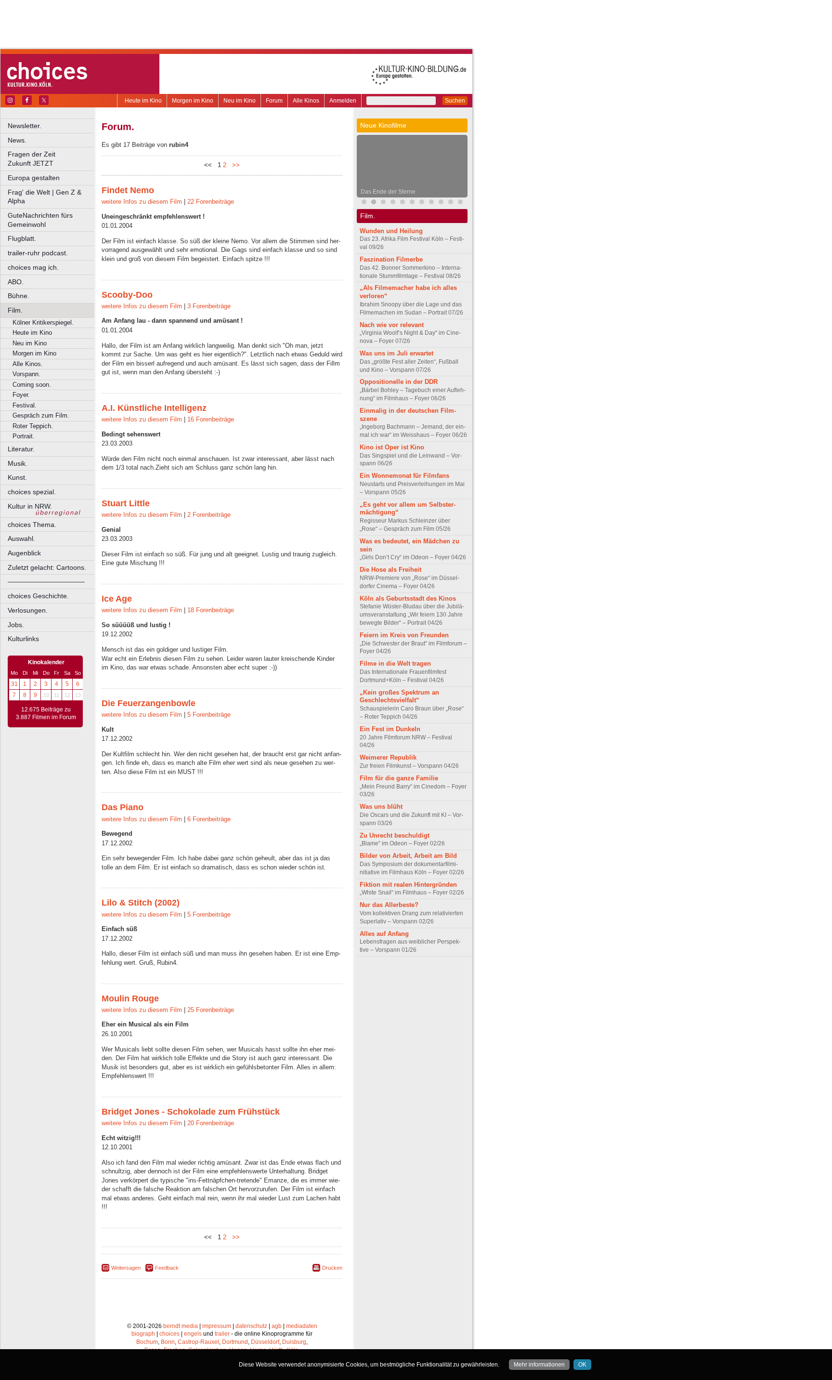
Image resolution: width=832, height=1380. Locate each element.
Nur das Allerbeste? (389, 904)
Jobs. (16, 625)
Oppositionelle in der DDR (399, 381)
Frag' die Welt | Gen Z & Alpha (44, 196)
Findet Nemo (128, 190)
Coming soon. (32, 384)
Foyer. (21, 394)
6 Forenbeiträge (209, 819)
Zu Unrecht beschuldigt (394, 835)
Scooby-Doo (127, 295)
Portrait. (24, 436)
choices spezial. (32, 492)
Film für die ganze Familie (399, 778)
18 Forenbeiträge (210, 610)
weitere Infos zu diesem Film (142, 201)
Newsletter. (24, 126)
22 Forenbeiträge (210, 201)
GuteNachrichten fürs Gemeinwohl (40, 219)
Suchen (455, 100)
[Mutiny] (383, 203)
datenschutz (251, 1326)
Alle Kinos (306, 100)
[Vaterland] (460, 203)
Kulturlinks (23, 639)
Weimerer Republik (388, 757)
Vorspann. (26, 374)
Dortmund (235, 1342)
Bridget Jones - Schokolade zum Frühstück (191, 1112)
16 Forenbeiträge (210, 419)
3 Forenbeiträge (209, 306)
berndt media (180, 1326)
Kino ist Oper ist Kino (392, 447)
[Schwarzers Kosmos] (441, 203)
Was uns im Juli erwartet (396, 353)
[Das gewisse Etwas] (412, 203)
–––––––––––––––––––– (46, 581)
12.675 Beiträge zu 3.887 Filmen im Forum (46, 713)
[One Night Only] (364, 203)
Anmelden (342, 100)
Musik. (17, 463)
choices (169, 1333)
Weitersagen (126, 1268)
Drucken (332, 1268)
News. (17, 140)
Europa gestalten (34, 178)
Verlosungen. (28, 610)
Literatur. (21, 449)
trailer (222, 1333)
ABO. (16, 282)
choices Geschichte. (38, 596)
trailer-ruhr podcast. (38, 253)
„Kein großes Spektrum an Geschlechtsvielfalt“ (399, 696)
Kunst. (17, 477)
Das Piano (122, 807)
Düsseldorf (265, 1342)
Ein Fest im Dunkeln (390, 729)
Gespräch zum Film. (41, 415)
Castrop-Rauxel (198, 1342)
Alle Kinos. (28, 364)
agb (277, 1326)
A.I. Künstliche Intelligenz (154, 408)
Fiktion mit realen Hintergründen (408, 884)
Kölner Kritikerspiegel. (43, 322)
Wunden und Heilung (391, 231)
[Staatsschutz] (450, 203)
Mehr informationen (539, 1364)
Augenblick (24, 553)
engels (193, 1333)
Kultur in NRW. (30, 506)
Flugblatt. (22, 238)
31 (14, 684)
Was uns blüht (381, 806)
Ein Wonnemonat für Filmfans (404, 475)
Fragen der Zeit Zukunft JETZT (52, 158)
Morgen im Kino (192, 100)
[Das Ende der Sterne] (373, 203)
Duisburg (294, 1342)
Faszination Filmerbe (391, 259)
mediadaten (301, 1326)
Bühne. (18, 296)
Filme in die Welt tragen (395, 663)
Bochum (147, 1342)
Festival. (25, 405)
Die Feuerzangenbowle (148, 703)
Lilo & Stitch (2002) (141, 902)
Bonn (168, 1342)
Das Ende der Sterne (388, 191)
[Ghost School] (431, 203)
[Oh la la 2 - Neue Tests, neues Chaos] (393, 203)
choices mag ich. (33, 267)
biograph (143, 1333)
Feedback (167, 1268)
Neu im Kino (239, 100)
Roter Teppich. (33, 426)
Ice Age (117, 599)
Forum (274, 100)
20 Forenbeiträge (210, 1123)
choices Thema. (32, 524)
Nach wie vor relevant (392, 325)
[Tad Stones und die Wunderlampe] (402, 203)
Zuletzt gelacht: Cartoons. (47, 567)
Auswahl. (21, 538)
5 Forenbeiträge (209, 714)
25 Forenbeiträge (210, 1009)
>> (234, 165)
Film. (15, 310)
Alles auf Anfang (384, 933)
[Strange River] (422, 203)
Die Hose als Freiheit (390, 569)
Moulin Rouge (130, 998)
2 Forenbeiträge (209, 514)
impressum (216, 1326)
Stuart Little (126, 503)
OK (582, 1364)
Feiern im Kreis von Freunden (404, 635)
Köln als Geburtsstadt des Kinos (408, 598)
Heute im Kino (143, 100)
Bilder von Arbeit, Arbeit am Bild (408, 855)
